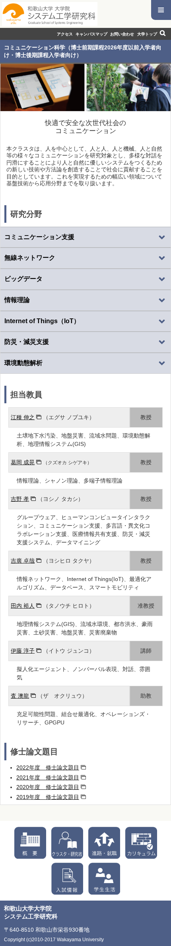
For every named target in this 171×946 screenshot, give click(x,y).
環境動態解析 (23, 362)
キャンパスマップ (91, 34)
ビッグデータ (23, 278)
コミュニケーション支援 (39, 237)
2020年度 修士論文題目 (47, 787)
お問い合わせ (122, 34)
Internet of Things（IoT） (42, 321)
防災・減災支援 (26, 341)
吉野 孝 (20, 499)
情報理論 (17, 299)
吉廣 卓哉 (23, 560)
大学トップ (147, 34)
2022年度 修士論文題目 (47, 767)
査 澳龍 (20, 696)
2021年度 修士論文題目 (47, 777)
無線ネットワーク (29, 257)
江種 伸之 (23, 417)
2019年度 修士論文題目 (47, 797)
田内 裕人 (23, 606)
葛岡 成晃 (23, 462)
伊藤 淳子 (23, 651)
